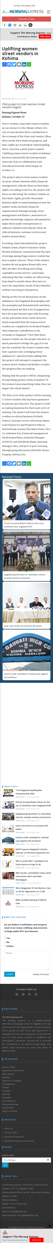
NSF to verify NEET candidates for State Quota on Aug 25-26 (32, 863)
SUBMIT (9, 974)
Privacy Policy (10, 1132)
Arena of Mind (8, 1067)
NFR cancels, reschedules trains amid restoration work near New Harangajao (33, 876)
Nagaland (6, 99)
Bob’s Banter (8, 1074)
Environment (8, 1107)
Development (8, 1084)
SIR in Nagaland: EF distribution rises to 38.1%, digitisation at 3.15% (33, 890)
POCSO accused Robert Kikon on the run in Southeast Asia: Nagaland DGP (33, 804)
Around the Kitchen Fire (13, 1070)
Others (10, 946)
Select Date (8, 1155)
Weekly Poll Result (41, 974)
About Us (8, 1128)
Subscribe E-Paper (27, 19)
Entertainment (8, 1101)
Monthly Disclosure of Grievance (19, 1140)
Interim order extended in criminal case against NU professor (32, 839)
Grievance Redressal (14, 1136)
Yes (8, 938)
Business (6, 1077)
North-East (21, 883)
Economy (6, 1090)
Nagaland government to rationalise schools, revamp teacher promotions (33, 816)
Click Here (45, 36)
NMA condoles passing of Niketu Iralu (31, 902)
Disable (5, 1087)
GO (5, 1165)
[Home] (24, 11)
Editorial (6, 1094)
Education (6, 1097)
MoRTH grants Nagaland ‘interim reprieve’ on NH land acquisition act (33, 851)
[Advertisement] (19, 703)
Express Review (9, 1111)
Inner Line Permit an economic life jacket (23, 625)
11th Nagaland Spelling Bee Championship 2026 (29, 792)
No (8, 942)
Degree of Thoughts (11, 1080)
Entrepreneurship (10, 1104)
